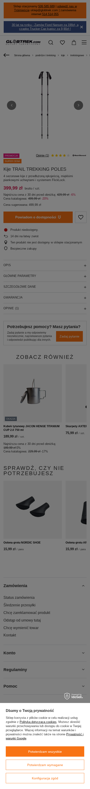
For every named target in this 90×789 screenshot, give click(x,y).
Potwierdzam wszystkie (45, 751)
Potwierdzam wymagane (45, 765)
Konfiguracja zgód (45, 778)
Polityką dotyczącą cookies (38, 722)
